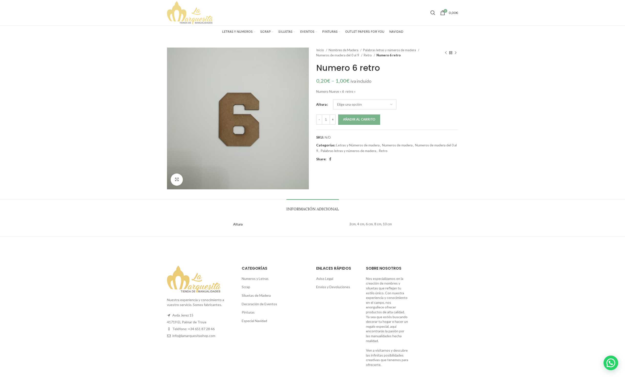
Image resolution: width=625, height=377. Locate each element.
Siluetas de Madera (256, 295)
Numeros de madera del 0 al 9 (338, 55)
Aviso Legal (324, 278)
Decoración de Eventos (259, 304)
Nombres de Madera (344, 50)
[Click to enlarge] (177, 179)
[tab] (312, 206)
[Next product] (455, 52)
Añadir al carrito (359, 119)
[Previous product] (445, 52)
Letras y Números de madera (358, 145)
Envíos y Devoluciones (333, 287)
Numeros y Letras (255, 278)
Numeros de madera (397, 145)
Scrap (246, 287)
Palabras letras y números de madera (390, 50)
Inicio (320, 50)
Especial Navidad (254, 321)
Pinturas (248, 312)
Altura (321, 104)
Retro (368, 55)
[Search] (433, 13)
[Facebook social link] (330, 159)
